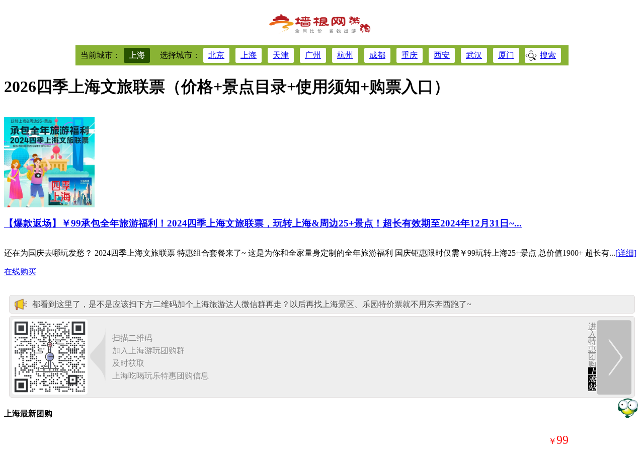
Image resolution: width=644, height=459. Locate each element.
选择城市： (180, 55)
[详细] (625, 253)
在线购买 (20, 271)
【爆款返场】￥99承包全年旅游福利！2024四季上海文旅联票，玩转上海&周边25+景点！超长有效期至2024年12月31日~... (263, 223)
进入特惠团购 (592, 356)
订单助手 (627, 407)
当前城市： (100, 55)
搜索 (548, 55)
